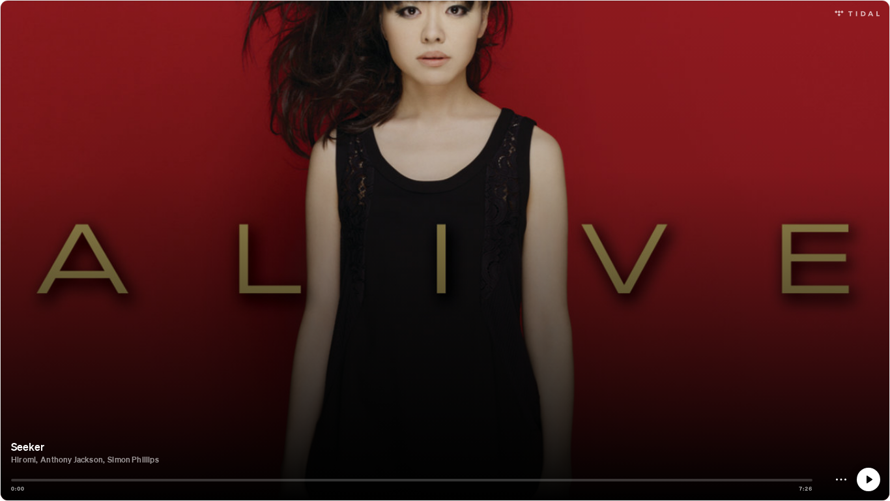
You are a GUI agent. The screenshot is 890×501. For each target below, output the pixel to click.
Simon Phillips (133, 459)
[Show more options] (841, 479)
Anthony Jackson (71, 459)
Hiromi (23, 459)
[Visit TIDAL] (857, 12)
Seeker (27, 446)
